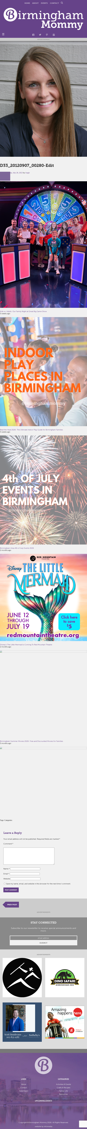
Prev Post (12, 905)
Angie (27, 173)
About (35, 3)
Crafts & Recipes (63, 1088)
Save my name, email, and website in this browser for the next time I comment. (38, 884)
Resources (63, 1094)
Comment (8, 844)
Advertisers (23, 1091)
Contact (54, 3)
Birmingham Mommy (38, 1122)
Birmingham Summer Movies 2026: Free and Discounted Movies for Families (31, 741)
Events (44, 3)
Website (6, 879)
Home (27, 3)
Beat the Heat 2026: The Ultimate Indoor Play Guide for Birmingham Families (31, 430)
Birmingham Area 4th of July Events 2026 (17, 548)
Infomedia (48, 1126)
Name (6, 869)
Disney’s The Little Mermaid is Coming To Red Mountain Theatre (26, 645)
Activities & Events (63, 1084)
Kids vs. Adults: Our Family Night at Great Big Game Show (23, 311)
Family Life (63, 1091)
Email (6, 874)
